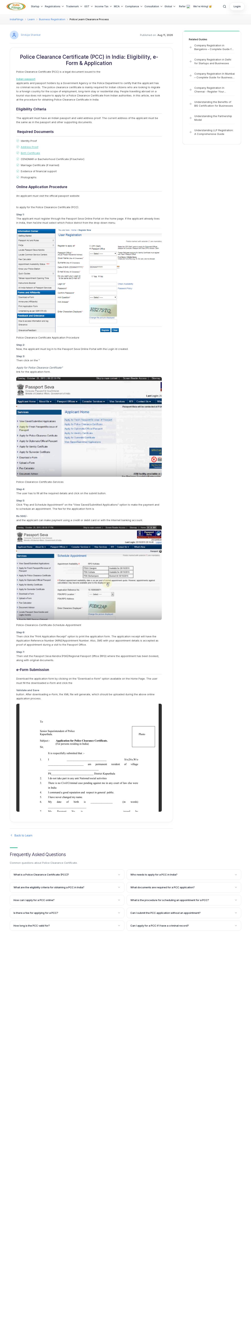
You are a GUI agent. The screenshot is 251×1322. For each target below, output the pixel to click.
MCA (117, 6)
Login (237, 6)
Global (168, 6)
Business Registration (52, 19)
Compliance (132, 6)
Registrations (52, 6)
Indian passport (25, 79)
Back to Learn (23, 835)
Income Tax (101, 6)
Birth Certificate (30, 153)
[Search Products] (224, 6)
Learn (31, 19)
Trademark (72, 6)
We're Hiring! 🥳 (202, 6)
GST (86, 6)
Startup (35, 6)
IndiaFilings (16, 19)
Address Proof (29, 146)
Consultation (152, 6)
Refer (182, 6)
